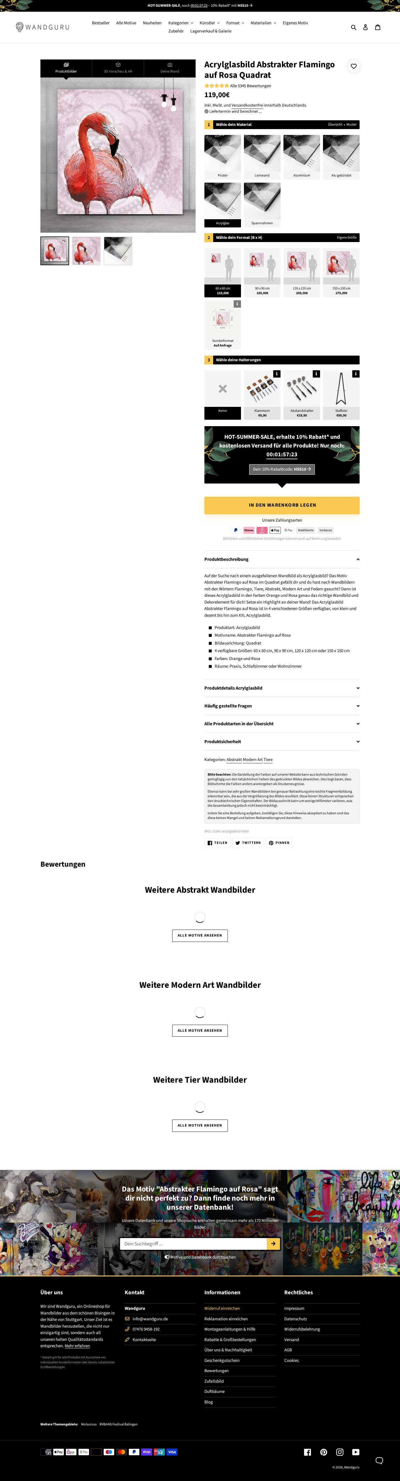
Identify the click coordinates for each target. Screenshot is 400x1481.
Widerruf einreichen (222, 1308)
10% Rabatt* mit (229, 5)
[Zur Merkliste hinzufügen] (354, 66)
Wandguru (352, 1467)
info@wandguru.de (150, 1319)
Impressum (294, 1308)
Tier (192, 1080)
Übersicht (335, 124)
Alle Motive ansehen (200, 935)
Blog (208, 1402)
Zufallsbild (214, 1381)
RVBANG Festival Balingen (119, 1424)
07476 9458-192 (146, 1329)
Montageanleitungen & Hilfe (229, 1329)
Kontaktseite (144, 1340)
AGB (288, 1350)
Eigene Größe (347, 237)
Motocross (89, 1424)
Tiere (268, 760)
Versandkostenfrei (247, 105)
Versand (291, 1340)
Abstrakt (234, 760)
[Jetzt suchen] (273, 1244)
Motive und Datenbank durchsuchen (203, 1257)
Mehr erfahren (77, 1346)
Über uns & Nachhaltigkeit (228, 1350)
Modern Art (253, 760)
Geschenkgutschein (222, 1360)
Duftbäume (214, 1392)
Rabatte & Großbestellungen (230, 1340)
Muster (351, 124)
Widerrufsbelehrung (302, 1329)
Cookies (291, 1360)
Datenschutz (295, 1319)
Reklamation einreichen (226, 1319)
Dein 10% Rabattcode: (279, 469)
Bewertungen (216, 1371)
